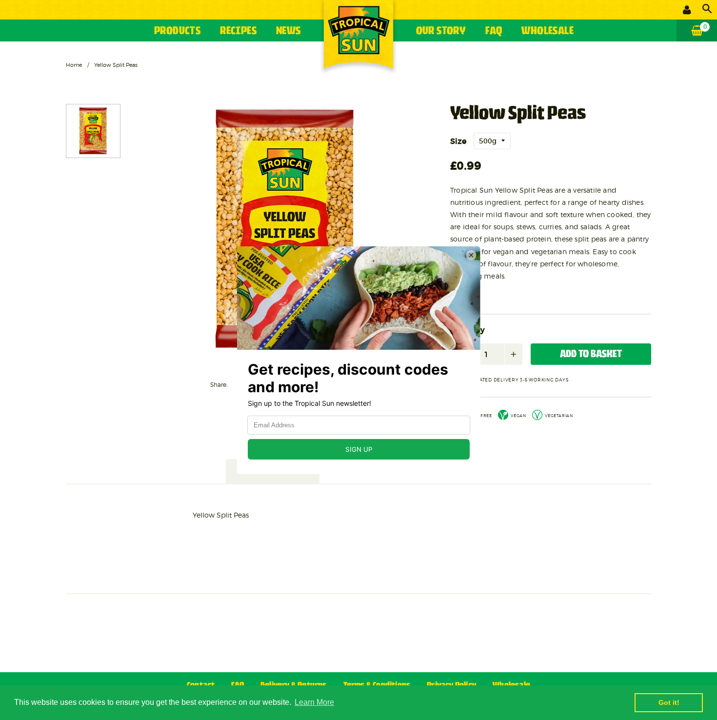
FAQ (493, 31)
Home (74, 64)
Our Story (441, 31)
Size (458, 141)
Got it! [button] (668, 702)
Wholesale (547, 31)
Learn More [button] (314, 702)
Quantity (467, 330)
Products (177, 31)
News (288, 31)
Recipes (238, 31)
